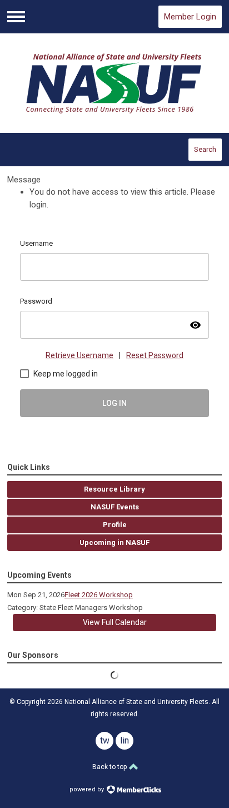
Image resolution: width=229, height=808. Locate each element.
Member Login (190, 17)
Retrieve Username (79, 355)
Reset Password (154, 355)
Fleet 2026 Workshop (98, 595)
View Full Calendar (115, 622)
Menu (16, 17)
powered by (87, 789)
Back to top (110, 767)
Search (205, 149)
